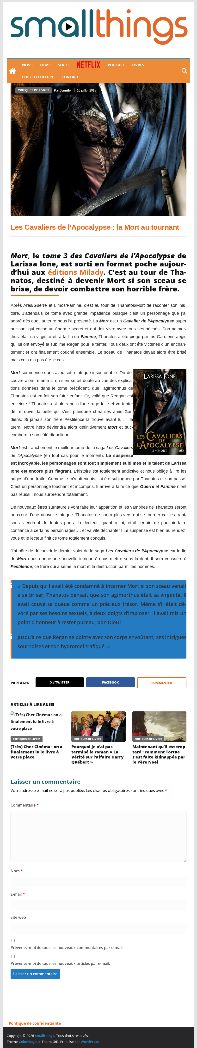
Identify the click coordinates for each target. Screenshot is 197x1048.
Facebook (110, 682)
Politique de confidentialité (35, 1023)
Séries (63, 64)
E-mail (18, 894)
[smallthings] (12, 71)
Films (45, 64)
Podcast (116, 64)
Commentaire (25, 805)
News (27, 64)
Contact (70, 76)
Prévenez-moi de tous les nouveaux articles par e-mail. (60, 963)
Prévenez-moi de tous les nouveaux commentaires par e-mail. (67, 947)
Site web (18, 917)
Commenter (161, 683)
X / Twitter (59, 682)
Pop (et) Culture (38, 76)
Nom (17, 871)
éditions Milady (76, 272)
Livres (138, 64)
